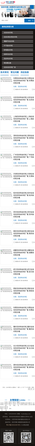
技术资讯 (4, 72)
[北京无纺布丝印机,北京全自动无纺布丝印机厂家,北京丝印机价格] (6, 104)
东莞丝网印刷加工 (6, 404)
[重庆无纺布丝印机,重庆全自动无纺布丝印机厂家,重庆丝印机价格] (6, 333)
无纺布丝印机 (8, 58)
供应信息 (25, 72)
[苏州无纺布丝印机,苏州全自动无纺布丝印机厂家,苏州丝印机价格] (6, 218)
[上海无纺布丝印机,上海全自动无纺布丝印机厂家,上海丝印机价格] (6, 123)
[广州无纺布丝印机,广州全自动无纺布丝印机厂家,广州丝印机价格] (6, 161)
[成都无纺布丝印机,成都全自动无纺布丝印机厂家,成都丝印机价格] (6, 256)
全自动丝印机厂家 (10, 67)
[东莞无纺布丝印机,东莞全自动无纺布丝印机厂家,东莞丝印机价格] (6, 84)
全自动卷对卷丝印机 (10, 37)
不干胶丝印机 (8, 45)
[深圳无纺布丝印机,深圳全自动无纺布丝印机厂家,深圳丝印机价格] (6, 142)
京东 (10, 408)
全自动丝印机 (8, 32)
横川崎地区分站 (2, 408)
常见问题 (15, 72)
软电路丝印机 (8, 50)
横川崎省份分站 (6, 408)
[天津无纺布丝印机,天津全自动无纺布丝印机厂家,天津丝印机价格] (6, 180)
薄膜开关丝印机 (9, 41)
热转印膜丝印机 (10, 404)
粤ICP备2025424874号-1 (13, 425)
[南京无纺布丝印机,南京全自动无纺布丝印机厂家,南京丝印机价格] (6, 237)
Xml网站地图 (25, 425)
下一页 (26, 387)
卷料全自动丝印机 (14, 404)
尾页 (29, 387)
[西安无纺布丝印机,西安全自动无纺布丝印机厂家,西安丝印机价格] (6, 295)
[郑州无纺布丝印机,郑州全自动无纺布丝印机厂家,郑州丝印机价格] (6, 371)
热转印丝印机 (8, 54)
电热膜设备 (7, 63)
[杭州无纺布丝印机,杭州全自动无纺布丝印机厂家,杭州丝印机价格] (6, 199)
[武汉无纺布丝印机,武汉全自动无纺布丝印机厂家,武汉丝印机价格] (6, 276)
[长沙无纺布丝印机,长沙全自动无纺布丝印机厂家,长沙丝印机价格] (6, 352)
